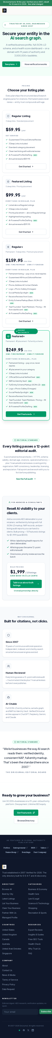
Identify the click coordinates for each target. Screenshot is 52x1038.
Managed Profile (9, 917)
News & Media (8, 975)
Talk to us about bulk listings (23, 583)
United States (8, 930)
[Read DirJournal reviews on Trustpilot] (19, 1030)
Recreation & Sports (37, 913)
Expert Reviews (35, 930)
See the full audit (24, 479)
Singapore (7, 953)
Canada (5, 939)
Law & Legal (33, 898)
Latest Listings (8, 898)
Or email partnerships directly (26, 591)
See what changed (35, 4)
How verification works (36, 64)
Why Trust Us (34, 949)
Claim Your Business (11, 908)
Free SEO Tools (35, 939)
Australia (6, 944)
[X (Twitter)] (28, 1030)
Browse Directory (26, 820)
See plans (10, 64)
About (5, 965)
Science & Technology (38, 903)
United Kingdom (9, 934)
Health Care (33, 894)
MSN (33, 847)
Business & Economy (37, 889)
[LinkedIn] (33, 1030)
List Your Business (10, 903)
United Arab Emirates (11, 949)
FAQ (30, 953)
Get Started (25, 166)
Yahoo (43, 847)
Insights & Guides (36, 934)
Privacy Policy (8, 984)
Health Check (34, 944)
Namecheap (11, 852)
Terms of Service (10, 980)
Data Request (8, 989)
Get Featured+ (24, 414)
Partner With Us (9, 913)
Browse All (7, 889)
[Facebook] (24, 1030)
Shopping (32, 908)
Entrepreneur (19, 847)
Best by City (7, 894)
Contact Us (7, 970)
